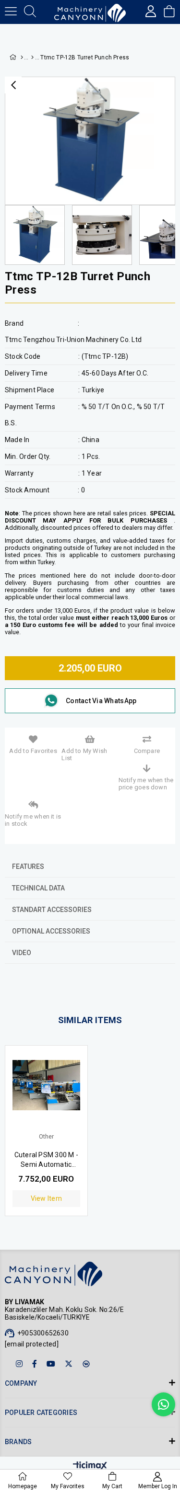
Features (28, 866)
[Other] (32, 57)
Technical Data (38, 888)
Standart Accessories (52, 909)
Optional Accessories (51, 931)
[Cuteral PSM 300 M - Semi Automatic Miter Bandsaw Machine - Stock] (46, 1094)
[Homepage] (21, 57)
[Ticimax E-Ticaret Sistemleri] (90, 1466)
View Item (46, 1198)
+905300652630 (43, 1333)
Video (21, 953)
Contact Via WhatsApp (101, 701)
